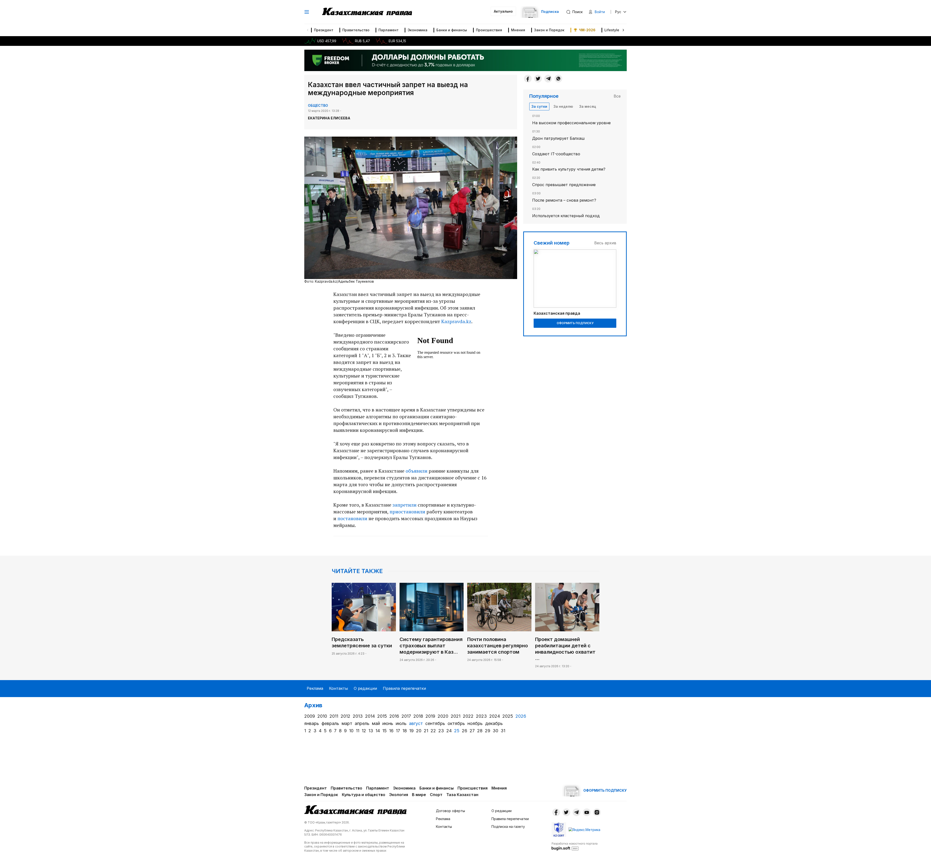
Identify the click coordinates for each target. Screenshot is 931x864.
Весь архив (605, 242)
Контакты (338, 688)
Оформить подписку (575, 323)
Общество (318, 105)
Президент (323, 30)
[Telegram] (548, 78)
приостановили (407, 511)
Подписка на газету (508, 826)
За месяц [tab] (587, 106)
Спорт (436, 794)
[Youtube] (587, 812)
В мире (419, 794)
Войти (600, 12)
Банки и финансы (451, 30)
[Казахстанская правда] (367, 12)
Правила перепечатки (404, 688)
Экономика (417, 30)
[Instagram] (597, 812)
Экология (398, 794)
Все (617, 96)
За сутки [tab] (539, 106)
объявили (416, 471)
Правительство (355, 30)
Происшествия (489, 30)
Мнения (518, 30)
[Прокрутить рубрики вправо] (623, 30)
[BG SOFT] (575, 846)
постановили (352, 518)
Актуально (503, 11)
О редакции (365, 688)
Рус (618, 12)
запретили (405, 505)
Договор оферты (450, 811)
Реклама (315, 688)
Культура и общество (363, 794)
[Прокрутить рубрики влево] (307, 30)
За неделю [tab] (563, 106)
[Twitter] (538, 78)
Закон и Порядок (549, 30)
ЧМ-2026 (587, 30)
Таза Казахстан (462, 794)
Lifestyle (611, 30)
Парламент (388, 30)
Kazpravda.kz (456, 321)
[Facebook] (528, 78)
